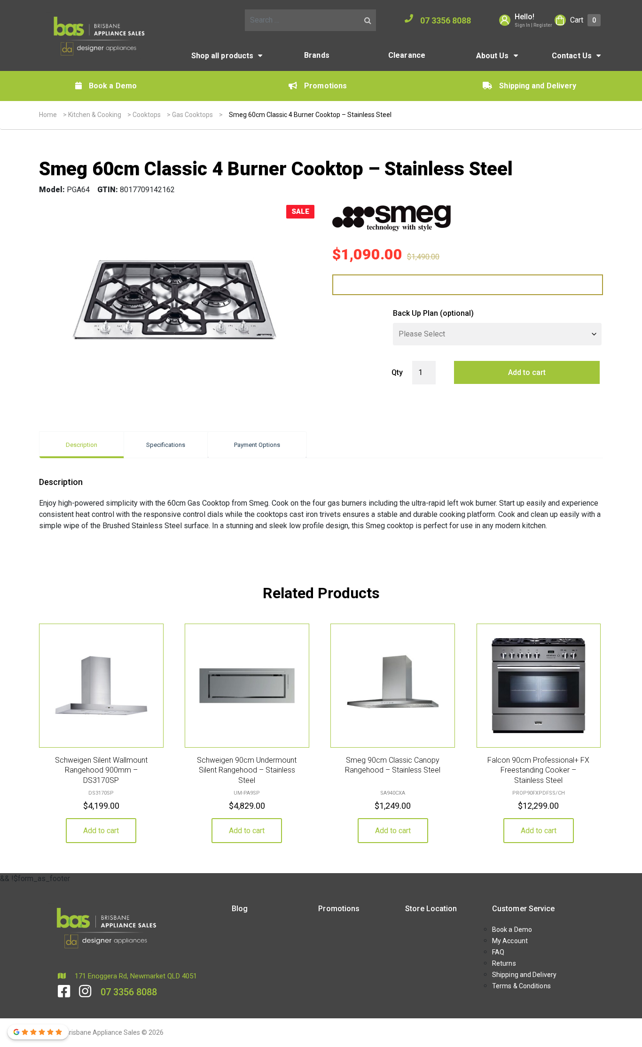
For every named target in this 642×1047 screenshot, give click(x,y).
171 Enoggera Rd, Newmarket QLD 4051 (135, 976)
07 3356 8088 (445, 20)
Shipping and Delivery (537, 85)
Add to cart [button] (101, 830)
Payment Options (257, 444)
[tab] (81, 444)
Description (81, 444)
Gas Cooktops (192, 114)
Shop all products (222, 55)
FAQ (498, 952)
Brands (316, 55)
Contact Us (572, 55)
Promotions (325, 85)
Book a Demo (113, 85)
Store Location (431, 908)
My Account (510, 941)
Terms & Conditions (521, 986)
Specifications (165, 444)
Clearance (406, 55)
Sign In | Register (533, 25)
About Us (492, 55)
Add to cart (527, 372)
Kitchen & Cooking (94, 114)
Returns (504, 963)
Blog (240, 908)
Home (48, 114)
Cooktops (147, 114)
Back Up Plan (433, 313)
